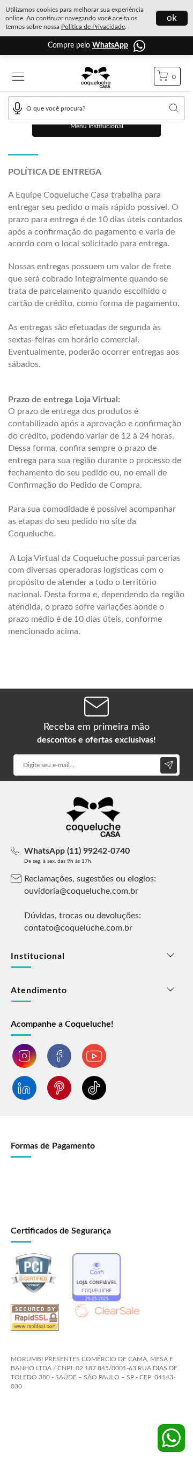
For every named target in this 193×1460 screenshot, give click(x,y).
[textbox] (96, 108)
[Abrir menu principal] (18, 78)
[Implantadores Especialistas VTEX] (96, 1415)
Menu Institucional (96, 126)
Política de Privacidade (93, 27)
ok (172, 17)
